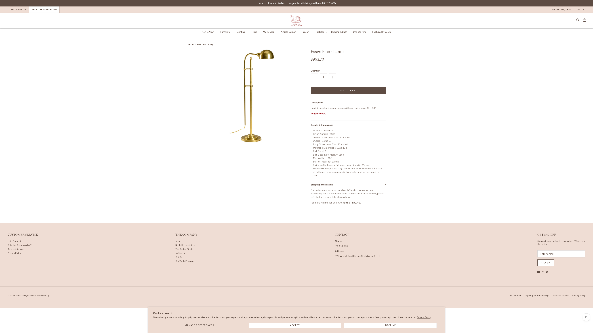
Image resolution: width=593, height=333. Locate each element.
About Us (179, 241)
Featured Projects (381, 32)
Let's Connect (14, 241)
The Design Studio (184, 249)
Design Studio (17, 9)
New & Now (208, 32)
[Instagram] (543, 272)
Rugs (254, 32)
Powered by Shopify (39, 295)
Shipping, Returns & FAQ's (20, 245)
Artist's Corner (288, 32)
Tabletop (319, 32)
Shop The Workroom (44, 9)
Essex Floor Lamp (205, 44)
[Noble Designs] (296, 20)
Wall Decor (268, 32)
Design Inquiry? (561, 9)
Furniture (225, 32)
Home (191, 44)
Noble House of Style (185, 245)
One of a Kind (359, 32)
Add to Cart (348, 90)
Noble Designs (22, 295)
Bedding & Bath (339, 32)
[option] (255, 97)
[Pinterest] (547, 272)
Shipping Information (322, 184)
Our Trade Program (184, 261)
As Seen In (180, 253)
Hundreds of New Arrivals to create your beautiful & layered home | (296, 3)
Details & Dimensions (322, 125)
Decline (390, 325)
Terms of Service (16, 249)
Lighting (241, 32)
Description (317, 102)
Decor (306, 32)
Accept (295, 325)
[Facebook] (538, 272)
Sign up (545, 263)
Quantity (315, 70)
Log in (580, 9)
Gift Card (179, 257)
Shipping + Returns (350, 202)
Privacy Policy (424, 317)
